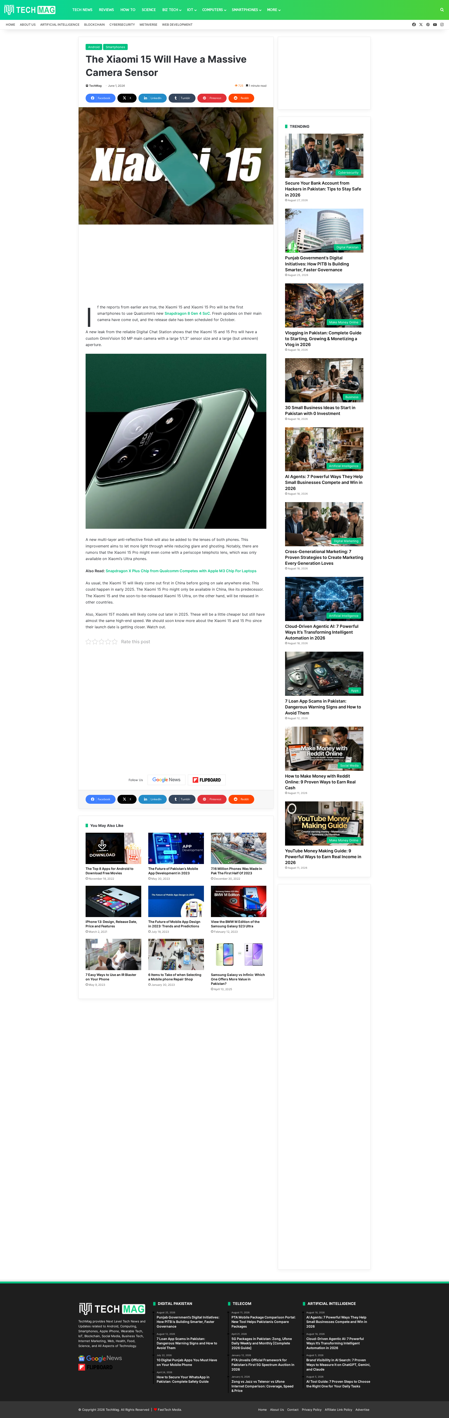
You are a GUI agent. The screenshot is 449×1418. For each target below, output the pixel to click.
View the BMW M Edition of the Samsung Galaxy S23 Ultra (235, 924)
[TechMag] (30, 10)
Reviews (106, 10)
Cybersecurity (122, 24)
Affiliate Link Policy (338, 1409)
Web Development (177, 24)
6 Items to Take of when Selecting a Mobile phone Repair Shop (174, 977)
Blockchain (94, 24)
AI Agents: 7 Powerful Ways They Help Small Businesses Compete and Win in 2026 (324, 482)
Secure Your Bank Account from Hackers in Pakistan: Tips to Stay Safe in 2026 (323, 189)
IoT (190, 10)
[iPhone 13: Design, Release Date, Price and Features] (113, 901)
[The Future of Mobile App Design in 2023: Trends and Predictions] (176, 901)
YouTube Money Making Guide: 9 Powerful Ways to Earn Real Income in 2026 (323, 856)
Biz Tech (170, 10)
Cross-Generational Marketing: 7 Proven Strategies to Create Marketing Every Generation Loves (324, 557)
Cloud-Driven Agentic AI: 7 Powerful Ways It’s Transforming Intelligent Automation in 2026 (321, 632)
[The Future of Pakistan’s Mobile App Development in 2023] (176, 848)
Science (149, 10)
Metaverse (148, 24)
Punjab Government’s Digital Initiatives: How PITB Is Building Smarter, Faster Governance (317, 263)
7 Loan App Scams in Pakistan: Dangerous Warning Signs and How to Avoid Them (323, 707)
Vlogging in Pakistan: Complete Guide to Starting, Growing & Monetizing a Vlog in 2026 (323, 338)
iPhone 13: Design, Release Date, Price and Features (111, 924)
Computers (212, 10)
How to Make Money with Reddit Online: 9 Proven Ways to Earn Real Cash (320, 782)
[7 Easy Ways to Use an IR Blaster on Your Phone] (113, 954)
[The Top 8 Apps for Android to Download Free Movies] (113, 848)
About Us (28, 24)
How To (127, 10)
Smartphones (245, 10)
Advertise (362, 1409)
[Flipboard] (207, 780)
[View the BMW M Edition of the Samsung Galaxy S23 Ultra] (239, 901)
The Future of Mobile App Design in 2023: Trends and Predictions (174, 924)
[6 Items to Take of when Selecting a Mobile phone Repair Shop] (176, 954)
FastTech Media (169, 1409)
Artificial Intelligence (60, 24)
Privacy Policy (312, 1409)
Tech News (82, 10)
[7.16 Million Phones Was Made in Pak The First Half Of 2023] (239, 848)
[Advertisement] (176, 264)
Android (94, 47)
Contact (293, 1409)
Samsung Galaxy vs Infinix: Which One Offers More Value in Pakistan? (238, 979)
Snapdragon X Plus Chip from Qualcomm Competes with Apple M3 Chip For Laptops (181, 570)
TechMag (95, 85)
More (272, 10)
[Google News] (166, 780)
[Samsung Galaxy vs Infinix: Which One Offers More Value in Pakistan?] (239, 954)
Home (10, 24)
